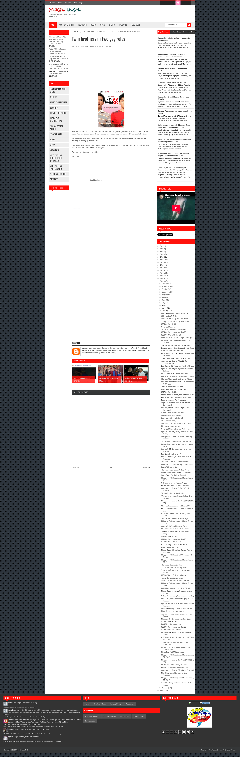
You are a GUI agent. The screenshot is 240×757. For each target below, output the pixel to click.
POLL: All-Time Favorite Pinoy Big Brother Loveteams (57, 51)
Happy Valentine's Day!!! (170, 467)
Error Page (78, 3)
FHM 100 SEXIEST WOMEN (56, 127)
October (165, 289)
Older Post (146, 468)
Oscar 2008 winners (168, 327)
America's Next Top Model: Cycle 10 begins (177, 338)
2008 (162, 281)
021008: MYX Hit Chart (169, 536)
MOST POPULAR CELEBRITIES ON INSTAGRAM (56, 158)
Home (52, 3)
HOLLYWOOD (135, 24)
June (164, 300)
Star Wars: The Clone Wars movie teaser (176, 423)
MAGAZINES (54, 150)
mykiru (10, 737)
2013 (162, 268)
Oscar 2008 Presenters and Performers (175, 429)
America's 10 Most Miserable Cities (174, 526)
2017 (162, 257)
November (166, 287)
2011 (162, 273)
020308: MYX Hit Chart (169, 622)
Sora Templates (214, 750)
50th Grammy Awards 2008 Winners (174, 545)
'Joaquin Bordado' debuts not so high (174, 518)
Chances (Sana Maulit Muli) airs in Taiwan (176, 379)
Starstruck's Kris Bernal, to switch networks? (177, 395)
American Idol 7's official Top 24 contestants (177, 464)
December (166, 284)
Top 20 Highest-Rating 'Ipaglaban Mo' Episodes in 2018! (58, 59)
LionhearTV (124, 716)
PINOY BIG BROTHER (66, 24)
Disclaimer (130, 704)
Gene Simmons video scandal (172, 351)
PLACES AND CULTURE (58, 173)
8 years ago (31, 707)
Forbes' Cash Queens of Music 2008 (174, 668)
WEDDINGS (54, 179)
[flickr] (172, 3)
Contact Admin (100, 704)
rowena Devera (13, 729)
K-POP (52, 144)
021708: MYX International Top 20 (173, 413)
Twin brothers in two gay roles (172, 578)
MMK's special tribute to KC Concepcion (175, 473)
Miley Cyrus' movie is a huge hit (172, 611)
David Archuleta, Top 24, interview (173, 389)
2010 (162, 276)
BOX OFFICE (54, 107)
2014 (162, 265)
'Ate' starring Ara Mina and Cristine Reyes (176, 345)
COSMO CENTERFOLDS (58, 113)
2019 (162, 252)
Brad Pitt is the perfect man (171, 624)
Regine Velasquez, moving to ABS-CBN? (176, 397)
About (60, 3)
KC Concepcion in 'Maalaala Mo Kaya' (175, 529)
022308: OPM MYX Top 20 (171, 335)
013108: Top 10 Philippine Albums (173, 575)
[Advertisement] (111, 69)
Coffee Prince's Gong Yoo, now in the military (177, 596)
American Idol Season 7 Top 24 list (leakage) (177, 670)
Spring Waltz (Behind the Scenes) (173, 475)
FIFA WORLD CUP (56, 134)
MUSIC (102, 24)
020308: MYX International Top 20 (173, 627)
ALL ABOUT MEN (92, 46)
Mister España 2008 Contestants (173, 652)
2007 (162, 690)
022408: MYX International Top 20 (173, 332)
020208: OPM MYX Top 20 (171, 630)
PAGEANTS (123, 24)
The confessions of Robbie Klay (172, 493)
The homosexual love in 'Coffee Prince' (175, 470)
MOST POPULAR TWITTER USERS (56, 167)
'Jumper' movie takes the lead (172, 387)
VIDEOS (108, 46)
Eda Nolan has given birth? (171, 454)
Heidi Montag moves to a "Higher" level (175, 588)
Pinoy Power (139, 716)
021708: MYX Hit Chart (169, 392)
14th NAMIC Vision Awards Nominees (175, 462)
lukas (10, 703)
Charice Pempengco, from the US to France (177, 608)
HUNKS (52, 139)
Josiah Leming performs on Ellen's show (175, 358)
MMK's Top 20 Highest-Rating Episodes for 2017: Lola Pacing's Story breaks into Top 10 (29, 726)
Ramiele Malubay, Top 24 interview (173, 400)
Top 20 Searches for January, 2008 (173, 568)
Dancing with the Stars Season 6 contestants (177, 348)
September (166, 292)
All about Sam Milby (168, 421)
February (165, 311)
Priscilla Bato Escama (16, 720)
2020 (162, 249)
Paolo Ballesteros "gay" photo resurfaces (15, 707)
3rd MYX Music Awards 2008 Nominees (175, 581)
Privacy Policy (115, 704)
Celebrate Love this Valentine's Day (174, 483)
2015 (162, 262)
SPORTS (112, 24)
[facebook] (162, 3)
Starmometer (90, 721)
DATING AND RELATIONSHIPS (56, 119)
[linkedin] (183, 3)
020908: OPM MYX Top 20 (171, 542)
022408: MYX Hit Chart (169, 324)
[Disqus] (111, 430)
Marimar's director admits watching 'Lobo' (176, 619)
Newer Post (76, 468)
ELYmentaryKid (110, 716)
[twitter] (167, 3)
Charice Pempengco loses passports (174, 313)
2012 (162, 270)
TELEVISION (82, 24)
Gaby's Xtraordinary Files (170, 547)
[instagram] (178, 3)
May (164, 303)
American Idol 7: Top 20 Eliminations (174, 319)
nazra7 (10, 710)
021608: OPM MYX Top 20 (171, 415)
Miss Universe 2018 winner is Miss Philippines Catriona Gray (58, 66)
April (164, 305)
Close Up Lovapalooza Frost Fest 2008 (175, 506)
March (164, 308)
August (164, 295)
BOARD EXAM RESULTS (58, 102)
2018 (162, 254)
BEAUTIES (53, 97)
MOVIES (93, 24)
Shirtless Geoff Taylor (169, 316)
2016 (162, 260)
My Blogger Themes (229, 750)
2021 (162, 246)
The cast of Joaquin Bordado (171, 565)
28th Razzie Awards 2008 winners (173, 329)
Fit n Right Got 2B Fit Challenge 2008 (174, 374)
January (165, 688)
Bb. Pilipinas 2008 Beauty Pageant (173, 665)
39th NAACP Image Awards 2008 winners (176, 441)
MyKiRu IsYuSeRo (22, 750)
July (163, 297)
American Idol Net (92, 716)
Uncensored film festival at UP (172, 418)
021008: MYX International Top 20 (173, 539)
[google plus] (188, 3)
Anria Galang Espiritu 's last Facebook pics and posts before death (23, 717)
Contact (68, 3)
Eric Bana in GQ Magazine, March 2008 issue (177, 366)
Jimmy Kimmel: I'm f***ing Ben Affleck (175, 321)
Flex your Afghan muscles (170, 426)
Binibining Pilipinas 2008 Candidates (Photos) (177, 376)
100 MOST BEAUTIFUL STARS (58, 90)
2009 (162, 278)
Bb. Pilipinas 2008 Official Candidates (175, 486)
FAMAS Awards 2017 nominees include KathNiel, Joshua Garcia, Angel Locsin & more (29, 734)
